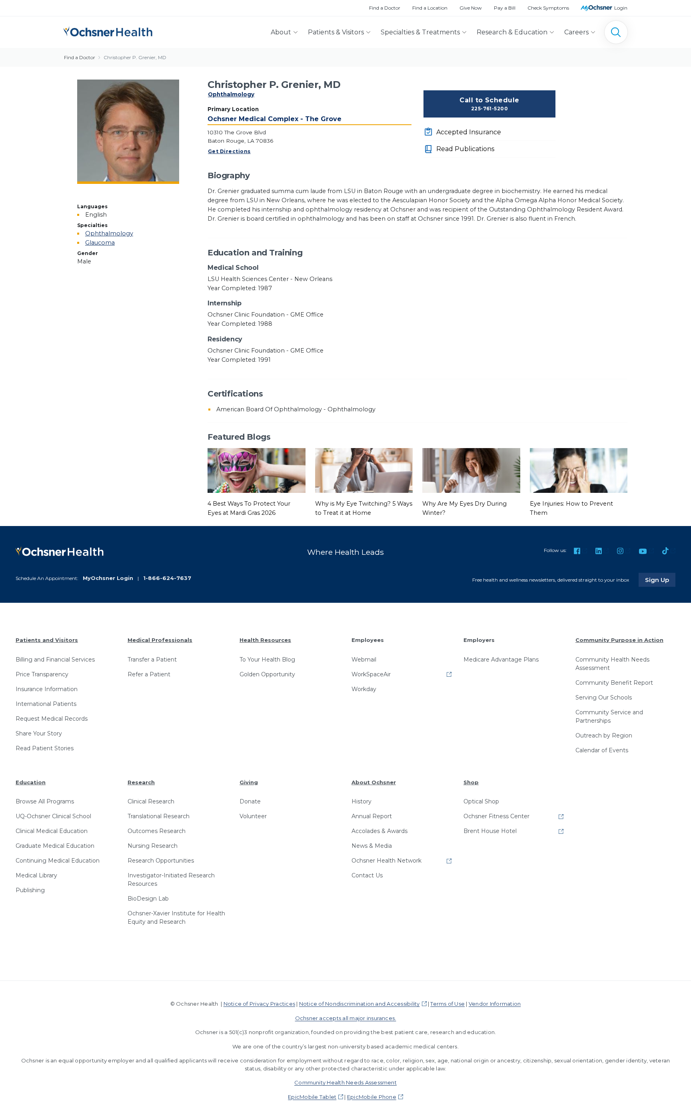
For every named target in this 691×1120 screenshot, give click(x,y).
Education (31, 782)
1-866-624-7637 (167, 578)
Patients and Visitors (47, 640)
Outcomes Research (157, 831)
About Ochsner (373, 782)
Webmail (363, 659)
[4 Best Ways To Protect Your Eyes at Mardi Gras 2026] (257, 470)
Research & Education (512, 32)
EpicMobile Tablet (312, 1097)
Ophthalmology (231, 94)
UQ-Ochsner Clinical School (53, 816)
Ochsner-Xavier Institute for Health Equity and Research (176, 917)
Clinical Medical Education (52, 831)
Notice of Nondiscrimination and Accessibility (359, 1003)
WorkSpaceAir (371, 674)
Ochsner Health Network (386, 860)
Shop (471, 782)
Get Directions (229, 151)
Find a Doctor (384, 8)
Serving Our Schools (603, 697)
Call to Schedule (489, 104)
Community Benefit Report (614, 682)
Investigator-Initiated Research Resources (171, 879)
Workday (363, 689)
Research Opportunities (161, 860)
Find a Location (429, 8)
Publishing (30, 890)
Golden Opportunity (267, 674)
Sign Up (660, 580)
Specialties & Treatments (420, 32)
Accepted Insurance (468, 132)
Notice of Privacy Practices (259, 1003)
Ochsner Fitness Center (496, 816)
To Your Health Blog (267, 659)
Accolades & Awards (379, 831)
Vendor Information (495, 1003)
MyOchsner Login (108, 578)
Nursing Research (153, 845)
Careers (576, 32)
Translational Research (159, 816)
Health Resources (265, 640)
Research (141, 782)
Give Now (470, 8)
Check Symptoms (548, 8)
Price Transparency (42, 674)
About (281, 32)
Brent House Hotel (490, 831)
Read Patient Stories (45, 748)
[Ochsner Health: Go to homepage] (108, 30)
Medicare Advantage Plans (501, 659)
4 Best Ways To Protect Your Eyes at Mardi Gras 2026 (249, 508)
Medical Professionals (160, 640)
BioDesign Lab (148, 898)
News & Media (371, 845)
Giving (249, 782)
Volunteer (253, 816)
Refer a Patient (149, 674)
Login (620, 8)
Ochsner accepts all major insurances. (345, 1018)
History (361, 801)
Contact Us (367, 875)
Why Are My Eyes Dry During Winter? (464, 508)
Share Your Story (39, 733)
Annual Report (371, 816)
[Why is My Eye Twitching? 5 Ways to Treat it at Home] (364, 470)
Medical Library (36, 875)
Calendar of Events (601, 750)
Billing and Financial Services (55, 659)
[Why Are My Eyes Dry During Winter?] (471, 470)
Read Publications (465, 149)
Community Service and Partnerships (609, 716)
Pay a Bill (504, 8)
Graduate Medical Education (55, 845)
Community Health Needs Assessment (612, 664)
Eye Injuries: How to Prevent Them (571, 508)
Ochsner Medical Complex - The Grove (275, 119)
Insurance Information (47, 689)
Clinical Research (151, 801)
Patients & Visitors (336, 32)
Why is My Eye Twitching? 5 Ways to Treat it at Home (363, 508)
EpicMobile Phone (371, 1097)
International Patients (46, 703)
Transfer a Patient (152, 659)
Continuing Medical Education (58, 860)
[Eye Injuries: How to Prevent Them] (579, 470)
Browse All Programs (45, 801)
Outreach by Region (603, 735)
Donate (250, 801)
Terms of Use (447, 1003)
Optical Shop (481, 801)
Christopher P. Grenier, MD (135, 57)
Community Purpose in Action (619, 640)
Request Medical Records (52, 718)
